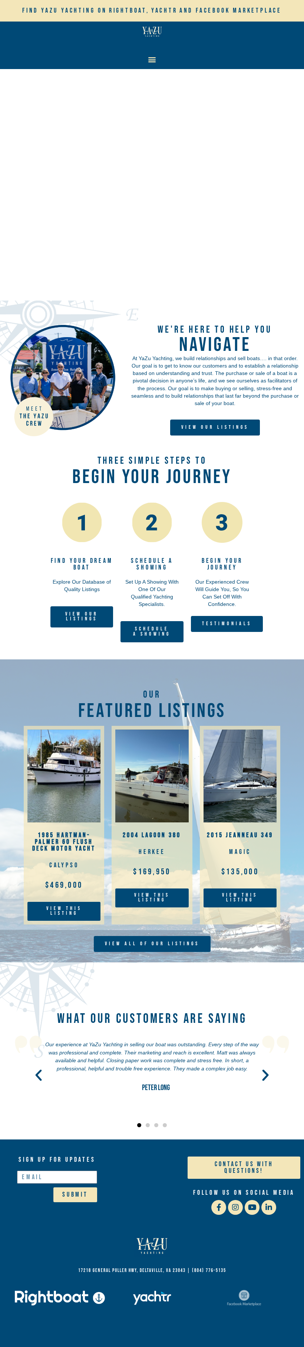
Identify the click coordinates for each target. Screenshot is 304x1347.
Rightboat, (129, 10)
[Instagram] (235, 1207)
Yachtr (164, 10)
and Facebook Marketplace (230, 10)
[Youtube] (252, 1207)
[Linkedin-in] (268, 1207)
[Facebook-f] (218, 1207)
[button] (152, 59)
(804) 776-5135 (209, 1270)
